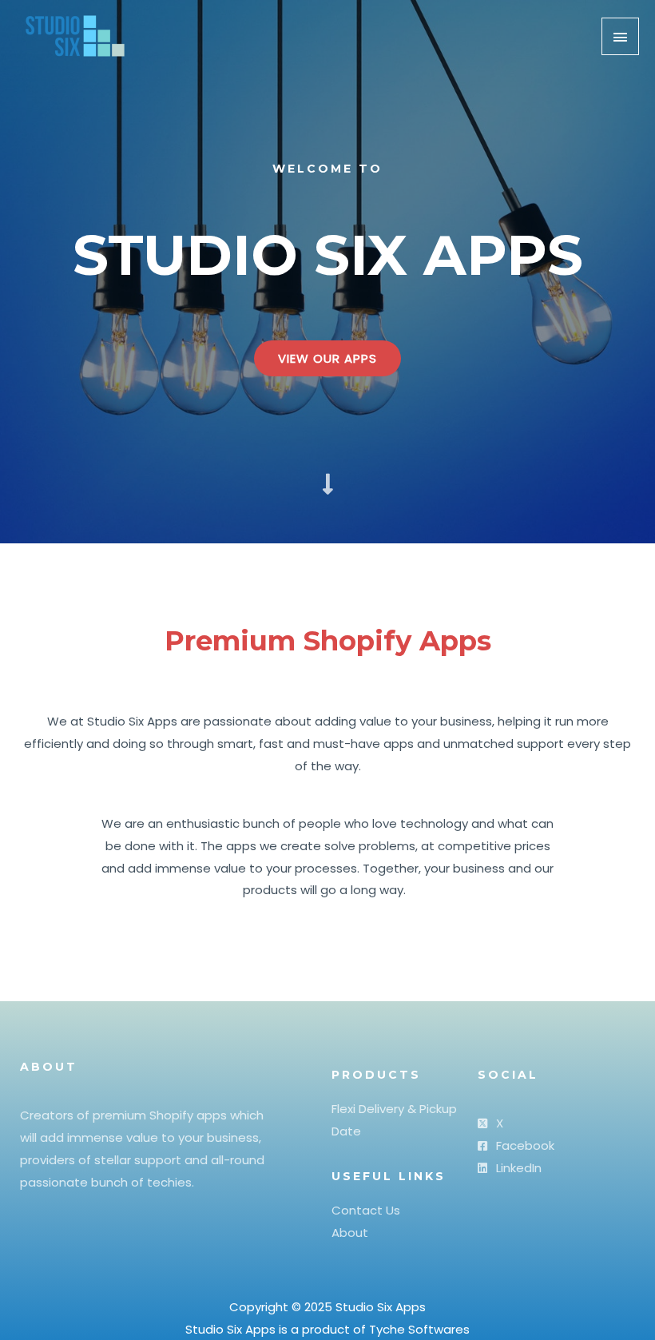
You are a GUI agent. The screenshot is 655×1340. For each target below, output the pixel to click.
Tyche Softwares (419, 1329)
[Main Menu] (620, 36)
